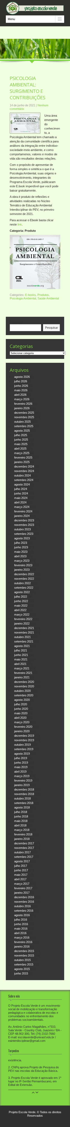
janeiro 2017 (22, 892)
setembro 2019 (23, 749)
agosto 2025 (22, 430)
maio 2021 (20, 659)
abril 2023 (20, 556)
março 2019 (21, 776)
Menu (11, 19)
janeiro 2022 (22, 623)
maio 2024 (20, 498)
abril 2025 (20, 448)
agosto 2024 (22, 484)
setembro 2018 (23, 803)
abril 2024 (20, 502)
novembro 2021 (24, 632)
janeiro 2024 (22, 515)
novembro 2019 (24, 740)
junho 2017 (21, 870)
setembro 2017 (23, 856)
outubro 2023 (22, 529)
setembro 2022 (23, 587)
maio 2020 (20, 713)
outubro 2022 (22, 583)
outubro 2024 (22, 475)
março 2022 (21, 614)
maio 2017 (20, 874)
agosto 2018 (22, 807)
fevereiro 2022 (23, 619)
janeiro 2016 (22, 946)
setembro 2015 (23, 964)
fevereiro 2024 (23, 511)
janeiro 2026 (22, 408)
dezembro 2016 (24, 897)
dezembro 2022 (24, 574)
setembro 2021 (23, 641)
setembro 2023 (23, 533)
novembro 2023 (24, 524)
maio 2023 (20, 551)
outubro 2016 (22, 906)
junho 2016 (21, 924)
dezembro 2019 (24, 735)
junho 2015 (21, 973)
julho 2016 (20, 919)
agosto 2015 (22, 969)
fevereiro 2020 (23, 726)
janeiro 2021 (22, 677)
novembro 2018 (24, 794)
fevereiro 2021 (23, 672)
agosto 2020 (22, 699)
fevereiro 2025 (23, 457)
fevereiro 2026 (23, 403)
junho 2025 (21, 439)
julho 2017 (20, 865)
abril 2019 (20, 771)
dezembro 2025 (24, 412)
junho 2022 (21, 601)
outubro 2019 (22, 744)
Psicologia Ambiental (23, 298)
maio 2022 (20, 605)
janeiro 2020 (22, 731)
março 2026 (21, 399)
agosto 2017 (22, 861)
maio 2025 (20, 444)
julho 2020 (20, 704)
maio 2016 (20, 928)
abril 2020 (20, 717)
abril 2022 (20, 610)
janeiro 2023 (22, 569)
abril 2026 (20, 394)
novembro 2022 (24, 578)
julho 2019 (20, 758)
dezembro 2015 (24, 951)
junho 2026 (21, 385)
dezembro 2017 (24, 843)
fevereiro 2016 (23, 942)
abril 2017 (20, 879)
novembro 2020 (24, 686)
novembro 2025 (24, 417)
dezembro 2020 (24, 681)
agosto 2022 (22, 592)
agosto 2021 (22, 646)
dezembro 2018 (24, 789)
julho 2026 (20, 381)
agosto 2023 (22, 538)
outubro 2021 (22, 637)
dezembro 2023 (24, 520)
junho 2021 (21, 655)
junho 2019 (21, 762)
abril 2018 (20, 825)
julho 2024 (20, 489)
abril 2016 (20, 933)
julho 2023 (20, 542)
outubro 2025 (22, 421)
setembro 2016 (23, 910)
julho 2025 (20, 435)
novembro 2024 (24, 471)
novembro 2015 (24, 955)
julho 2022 (20, 596)
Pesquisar (16, 322)
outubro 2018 (22, 798)
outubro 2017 (22, 852)
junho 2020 (21, 708)
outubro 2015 (22, 960)
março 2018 (21, 829)
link (20, 224)
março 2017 (21, 883)
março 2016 (21, 937)
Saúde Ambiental (48, 298)
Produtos (43, 294)
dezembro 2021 (24, 628)
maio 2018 (20, 821)
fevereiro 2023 (23, 565)
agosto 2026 (22, 376)
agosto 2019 (22, 753)
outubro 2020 (22, 690)
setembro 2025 (23, 426)
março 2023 (21, 560)
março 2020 (21, 722)
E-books (30, 294)
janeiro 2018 (22, 838)
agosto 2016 (22, 915)
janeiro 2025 (22, 462)
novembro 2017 (24, 847)
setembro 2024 (23, 480)
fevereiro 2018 (23, 834)
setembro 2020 (23, 695)
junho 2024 (21, 493)
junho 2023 (21, 547)
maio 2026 (20, 390)
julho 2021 (20, 650)
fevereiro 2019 (23, 780)
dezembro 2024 (24, 466)
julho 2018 (20, 812)
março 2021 (21, 668)
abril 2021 (20, 664)
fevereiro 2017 (23, 888)
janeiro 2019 (22, 785)
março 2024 (21, 506)
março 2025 (21, 453)
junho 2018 (21, 816)
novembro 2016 (24, 901)
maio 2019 (20, 767)
